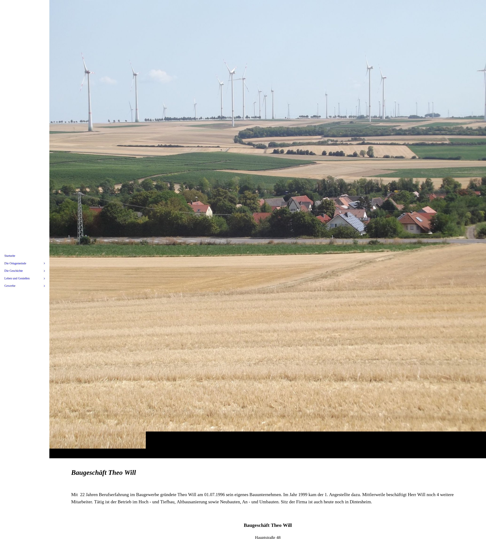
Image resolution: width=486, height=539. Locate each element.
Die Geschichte (13, 270)
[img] (267, 229)
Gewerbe (9, 285)
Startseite (9, 255)
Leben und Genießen (17, 278)
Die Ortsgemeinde (15, 263)
